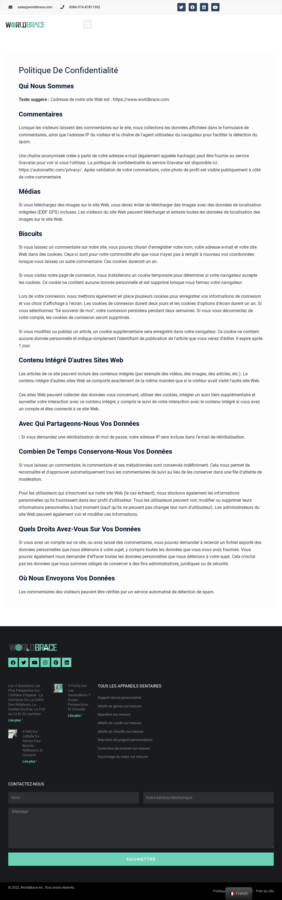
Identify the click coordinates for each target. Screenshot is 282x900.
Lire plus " (15, 720)
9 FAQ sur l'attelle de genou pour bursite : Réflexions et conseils (33, 743)
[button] (87, 24)
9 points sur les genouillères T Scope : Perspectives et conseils (79, 697)
